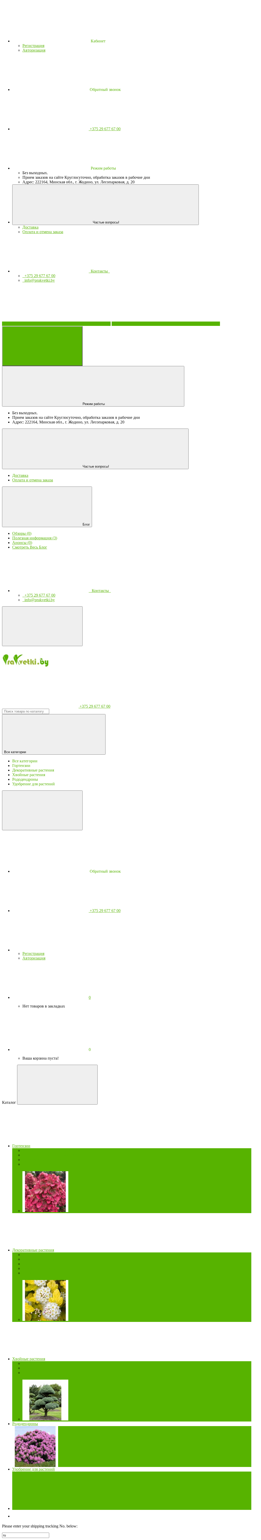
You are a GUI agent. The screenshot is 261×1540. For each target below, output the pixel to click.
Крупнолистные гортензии (49, 1155)
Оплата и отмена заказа (42, 232)
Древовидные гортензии (46, 1159)
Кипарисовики (38, 1363)
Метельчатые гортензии (47, 1150)
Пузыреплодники (40, 1268)
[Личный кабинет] (50, 950)
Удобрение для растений (33, 1469)
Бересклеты (35, 1254)
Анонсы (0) (22, 542)
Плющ (30, 1264)
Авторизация (33, 50)
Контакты (99, 271)
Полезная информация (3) (34, 538)
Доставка (30, 227)
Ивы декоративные (41, 1259)
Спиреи (32, 1273)
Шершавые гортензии (44, 1164)
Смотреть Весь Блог (29, 547)
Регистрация (33, 45)
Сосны (31, 1372)
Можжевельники (40, 1368)
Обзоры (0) (21, 533)
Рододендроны (25, 1423)
